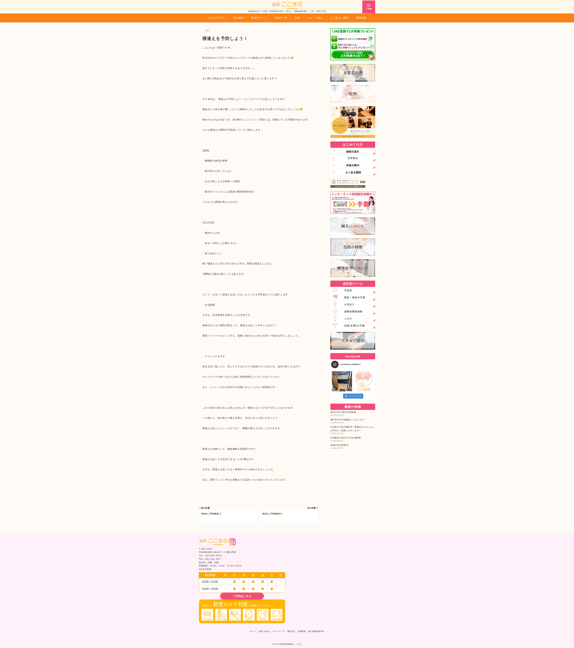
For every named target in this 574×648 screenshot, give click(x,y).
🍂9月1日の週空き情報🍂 (343, 412)
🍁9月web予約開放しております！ (348, 419)
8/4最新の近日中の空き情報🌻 (345, 437)
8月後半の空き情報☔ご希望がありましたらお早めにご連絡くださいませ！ (352, 429)
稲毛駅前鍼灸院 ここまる (290, 644)
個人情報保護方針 (316, 631)
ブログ (207, 30)
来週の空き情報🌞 (339, 445)
